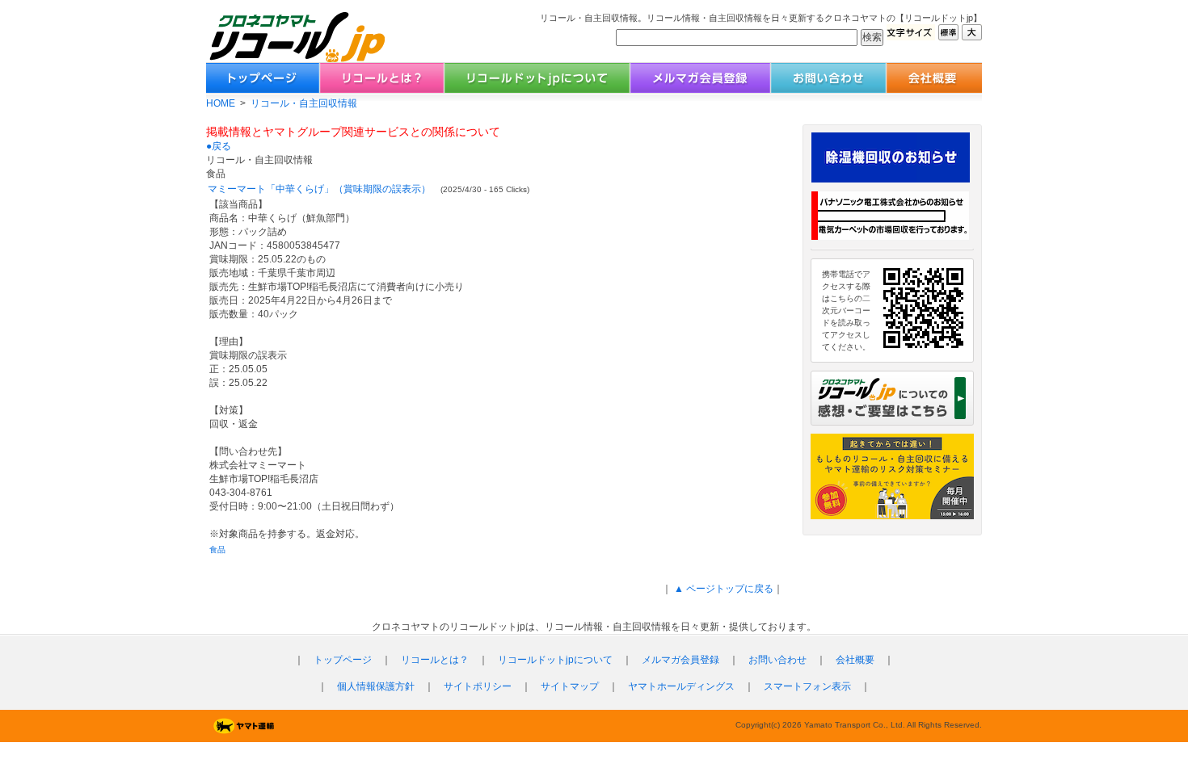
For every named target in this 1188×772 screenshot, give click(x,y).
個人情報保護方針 (376, 686)
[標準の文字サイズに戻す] (948, 36)
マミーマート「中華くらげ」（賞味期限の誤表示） (319, 189)
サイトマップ (570, 686)
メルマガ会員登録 (680, 659)
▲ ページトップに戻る (722, 588)
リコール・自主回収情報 (304, 103)
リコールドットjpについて (555, 659)
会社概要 (855, 659)
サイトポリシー (478, 686)
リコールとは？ (435, 659)
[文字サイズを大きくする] (972, 36)
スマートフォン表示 (807, 686)
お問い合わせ (777, 659)
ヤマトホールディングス (681, 686)
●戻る (218, 146)
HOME (220, 103)
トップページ (343, 659)
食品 (217, 549)
